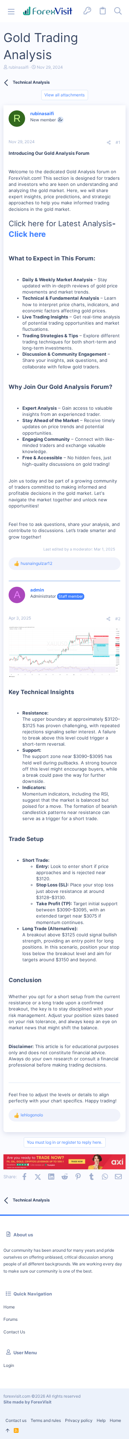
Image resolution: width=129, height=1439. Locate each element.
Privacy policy (79, 1420)
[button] (11, 11)
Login (8, 1365)
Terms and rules (46, 1420)
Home (9, 1306)
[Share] (108, 142)
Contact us (14, 1331)
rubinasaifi (19, 67)
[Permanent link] (98, 258)
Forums (10, 1319)
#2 (117, 618)
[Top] (7, 1431)
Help (101, 1420)
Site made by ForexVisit (27, 1401)
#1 (118, 142)
